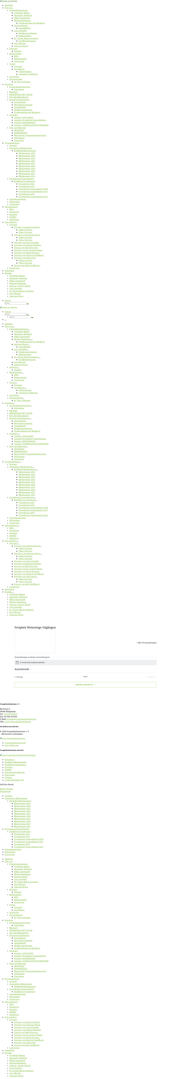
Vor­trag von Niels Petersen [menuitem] (26, 1032)
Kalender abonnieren (84, 685)
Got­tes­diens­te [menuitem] (20, 938)
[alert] (86, 662)
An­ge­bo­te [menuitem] (9, 920)
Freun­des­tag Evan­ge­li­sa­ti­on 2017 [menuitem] (28, 841)
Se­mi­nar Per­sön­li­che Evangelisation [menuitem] (30, 956)
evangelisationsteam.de (15, 743)
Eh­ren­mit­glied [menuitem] (15, 915)
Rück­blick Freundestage (15, 764)
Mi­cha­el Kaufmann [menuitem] (22, 874)
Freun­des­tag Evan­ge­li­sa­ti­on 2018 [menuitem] (28, 839)
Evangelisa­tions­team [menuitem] (18, 864)
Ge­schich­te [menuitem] (14, 912)
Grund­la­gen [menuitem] (19, 910)
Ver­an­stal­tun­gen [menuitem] (12, 979)
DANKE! (8, 770)
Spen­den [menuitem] (13, 1009)
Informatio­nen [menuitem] (11, 1002)
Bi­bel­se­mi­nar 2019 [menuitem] (22, 819)
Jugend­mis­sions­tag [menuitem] (13, 849)
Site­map (8, 777)
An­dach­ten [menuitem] (14, 1014)
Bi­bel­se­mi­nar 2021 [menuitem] (22, 813)
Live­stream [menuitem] (10, 854)
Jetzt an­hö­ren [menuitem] (11, 1017)
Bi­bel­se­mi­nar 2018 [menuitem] (22, 821)
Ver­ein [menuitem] (12, 905)
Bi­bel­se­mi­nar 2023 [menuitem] (22, 808)
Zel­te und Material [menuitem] (17, 963)
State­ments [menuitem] (19, 976)
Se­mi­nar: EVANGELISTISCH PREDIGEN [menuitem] (31, 961)
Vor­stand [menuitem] (18, 907)
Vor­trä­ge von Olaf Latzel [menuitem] (25, 1042)
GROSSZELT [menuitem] (19, 966)
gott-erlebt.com (11, 745)
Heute (85, 677)
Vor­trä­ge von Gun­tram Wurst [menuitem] (27, 1025)
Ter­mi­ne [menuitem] (8, 796)
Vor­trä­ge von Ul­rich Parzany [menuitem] (26, 1037)
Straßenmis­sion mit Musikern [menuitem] (27, 948)
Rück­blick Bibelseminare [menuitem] (20, 801)
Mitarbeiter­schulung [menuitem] (23, 940)
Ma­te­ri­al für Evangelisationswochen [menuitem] (30, 971)
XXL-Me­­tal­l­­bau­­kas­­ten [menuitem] (18, 933)
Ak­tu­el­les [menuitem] (9, 859)
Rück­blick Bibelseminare (16, 762)
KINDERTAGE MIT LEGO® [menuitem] (20, 930)
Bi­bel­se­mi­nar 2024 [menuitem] (22, 806)
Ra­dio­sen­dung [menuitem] (20, 899)
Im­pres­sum (10, 775)
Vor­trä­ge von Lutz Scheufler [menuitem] (26, 1027)
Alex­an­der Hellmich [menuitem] (23, 869)
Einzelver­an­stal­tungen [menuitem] (19, 935)
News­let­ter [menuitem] (14, 1007)
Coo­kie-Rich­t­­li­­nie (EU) (14, 780)
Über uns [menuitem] (9, 861)
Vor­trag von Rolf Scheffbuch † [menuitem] (27, 1045)
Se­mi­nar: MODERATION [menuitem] (24, 958)
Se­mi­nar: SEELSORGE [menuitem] (23, 953)
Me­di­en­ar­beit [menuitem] (15, 894)
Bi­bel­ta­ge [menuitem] (13, 928)
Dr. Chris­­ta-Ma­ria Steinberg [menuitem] (26, 882)
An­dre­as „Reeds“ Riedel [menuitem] (19, 1065)
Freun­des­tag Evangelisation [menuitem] (17, 829)
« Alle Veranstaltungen (146, 642)
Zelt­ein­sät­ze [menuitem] (10, 852)
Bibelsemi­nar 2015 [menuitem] (22, 826)
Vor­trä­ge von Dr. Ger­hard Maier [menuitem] (28, 1035)
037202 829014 (10, 714)
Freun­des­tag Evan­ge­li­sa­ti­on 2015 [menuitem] (28, 847)
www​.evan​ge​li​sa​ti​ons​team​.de (18, 721)
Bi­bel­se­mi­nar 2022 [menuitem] (22, 811)
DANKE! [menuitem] (12, 1012)
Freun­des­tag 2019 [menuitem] (22, 836)
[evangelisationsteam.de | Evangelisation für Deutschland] (8, 1)
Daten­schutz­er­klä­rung (15, 772)
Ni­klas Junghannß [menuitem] (22, 871)
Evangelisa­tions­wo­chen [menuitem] (19, 922)
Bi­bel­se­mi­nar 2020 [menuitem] (22, 816)
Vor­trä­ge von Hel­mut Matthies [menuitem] (27, 1030)
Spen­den (8, 767)
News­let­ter (10, 759)
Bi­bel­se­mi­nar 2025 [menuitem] (22, 803)
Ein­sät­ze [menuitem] (17, 892)
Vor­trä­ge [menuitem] (13, 1019)
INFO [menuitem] (16, 897)
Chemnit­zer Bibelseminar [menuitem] (16, 798)
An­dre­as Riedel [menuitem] (21, 877)
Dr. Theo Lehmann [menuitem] (22, 917)
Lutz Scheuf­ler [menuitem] (20, 879)
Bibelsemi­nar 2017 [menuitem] (22, 824)
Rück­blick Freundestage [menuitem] (20, 831)
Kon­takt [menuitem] (8, 1053)
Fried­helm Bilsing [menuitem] (22, 866)
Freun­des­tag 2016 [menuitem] (22, 844)
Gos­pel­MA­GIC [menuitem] (20, 943)
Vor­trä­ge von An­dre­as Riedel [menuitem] (27, 1022)
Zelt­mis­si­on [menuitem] (19, 925)
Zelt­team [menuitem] (13, 889)
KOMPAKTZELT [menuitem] (21, 968)
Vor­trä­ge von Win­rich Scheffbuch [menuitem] (29, 1040)
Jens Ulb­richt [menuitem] (19, 884)
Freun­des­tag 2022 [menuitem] (22, 834)
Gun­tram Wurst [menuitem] (21, 887)
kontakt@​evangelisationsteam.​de (21, 719)
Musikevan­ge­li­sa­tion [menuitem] (23, 945)
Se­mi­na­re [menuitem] (13, 951)
